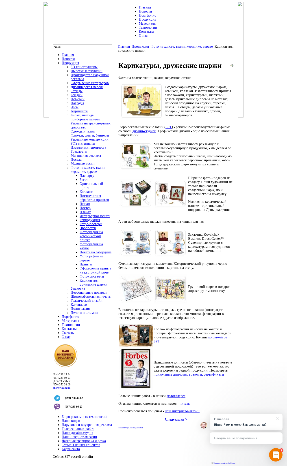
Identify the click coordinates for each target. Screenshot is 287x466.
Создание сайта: (220, 463)
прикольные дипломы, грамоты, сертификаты (189, 374)
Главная (124, 46)
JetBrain (231, 463)
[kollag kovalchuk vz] (136, 302)
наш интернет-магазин (182, 411)
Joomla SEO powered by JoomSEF (130, 428)
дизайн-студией (144, 131)
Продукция (140, 46)
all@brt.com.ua (61, 387)
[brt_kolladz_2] (136, 345)
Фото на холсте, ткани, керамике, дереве (182, 46)
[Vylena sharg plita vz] (170, 207)
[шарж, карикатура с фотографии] (141, 120)
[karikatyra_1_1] (136, 170)
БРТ (168, 127)
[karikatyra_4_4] (170, 256)
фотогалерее (176, 396)
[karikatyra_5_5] (136, 256)
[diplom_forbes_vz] (136, 388)
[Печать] (232, 66)
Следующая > (176, 419)
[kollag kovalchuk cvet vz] (170, 302)
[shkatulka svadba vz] (136, 207)
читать (185, 403)
